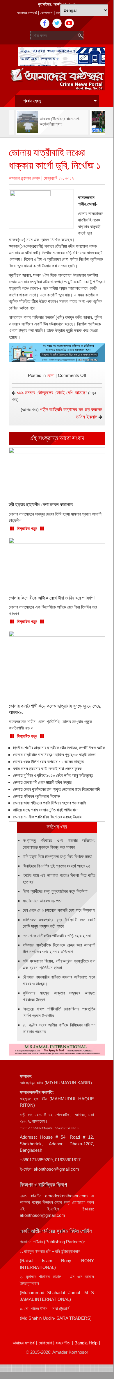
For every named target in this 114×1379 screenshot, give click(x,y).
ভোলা (50, 375)
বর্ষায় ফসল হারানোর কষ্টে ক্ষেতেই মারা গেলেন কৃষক (47, 768)
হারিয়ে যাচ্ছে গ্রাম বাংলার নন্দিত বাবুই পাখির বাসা (45, 810)
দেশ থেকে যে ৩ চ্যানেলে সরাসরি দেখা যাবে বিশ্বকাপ (59, 910)
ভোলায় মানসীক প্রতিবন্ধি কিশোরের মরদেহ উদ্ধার (47, 817)
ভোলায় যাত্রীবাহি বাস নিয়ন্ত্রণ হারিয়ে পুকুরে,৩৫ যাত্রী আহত (54, 754)
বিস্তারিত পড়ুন (27, 528)
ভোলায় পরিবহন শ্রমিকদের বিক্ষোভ (36, 796)
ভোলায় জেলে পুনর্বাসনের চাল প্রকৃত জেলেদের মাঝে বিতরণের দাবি (56, 789)
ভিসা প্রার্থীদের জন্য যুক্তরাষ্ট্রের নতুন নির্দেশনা (55, 891)
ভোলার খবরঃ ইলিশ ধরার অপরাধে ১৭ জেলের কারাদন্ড (48, 761)
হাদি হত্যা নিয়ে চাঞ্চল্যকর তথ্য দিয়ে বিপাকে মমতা (57, 856)
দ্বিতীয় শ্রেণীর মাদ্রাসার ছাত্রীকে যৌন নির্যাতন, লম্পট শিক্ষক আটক (59, 747)
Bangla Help (85, 1342)
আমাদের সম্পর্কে (27, 13)
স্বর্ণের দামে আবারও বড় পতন (43, 900)
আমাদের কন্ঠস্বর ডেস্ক (24, 178)
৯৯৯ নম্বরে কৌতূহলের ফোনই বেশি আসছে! (52, 393)
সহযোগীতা (63, 1342)
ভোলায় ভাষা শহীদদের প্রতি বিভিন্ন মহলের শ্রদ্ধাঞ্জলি (49, 803)
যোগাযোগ (46, 13)
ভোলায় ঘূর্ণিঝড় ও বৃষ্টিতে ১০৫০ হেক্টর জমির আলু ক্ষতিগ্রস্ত (53, 775)
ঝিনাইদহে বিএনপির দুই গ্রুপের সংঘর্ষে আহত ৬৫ (56, 865)
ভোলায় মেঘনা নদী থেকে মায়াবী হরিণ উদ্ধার (42, 782)
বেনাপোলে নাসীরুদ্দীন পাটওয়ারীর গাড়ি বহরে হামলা (57, 935)
